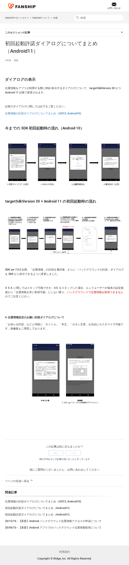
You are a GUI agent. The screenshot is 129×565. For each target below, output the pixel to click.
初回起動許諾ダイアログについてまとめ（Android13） (38, 508)
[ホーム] (22, 6)
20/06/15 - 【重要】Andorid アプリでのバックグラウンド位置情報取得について (53, 527)
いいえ (73, 453)
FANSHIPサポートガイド (17, 18)
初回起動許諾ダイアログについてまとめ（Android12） (38, 514)
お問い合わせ (75, 469)
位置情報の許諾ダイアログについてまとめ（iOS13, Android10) (43, 113)
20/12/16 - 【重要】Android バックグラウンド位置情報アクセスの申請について (53, 521)
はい (56, 453)
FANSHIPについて (41, 18)
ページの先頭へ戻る (17, 481)
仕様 (55, 18)
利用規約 (64, 551)
